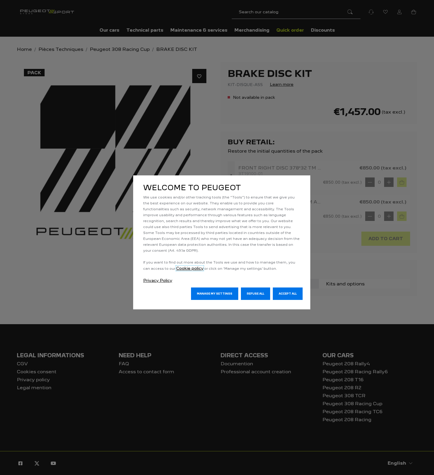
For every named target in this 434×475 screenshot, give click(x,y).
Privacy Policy (157, 280)
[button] (214, 293)
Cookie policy (189, 268)
